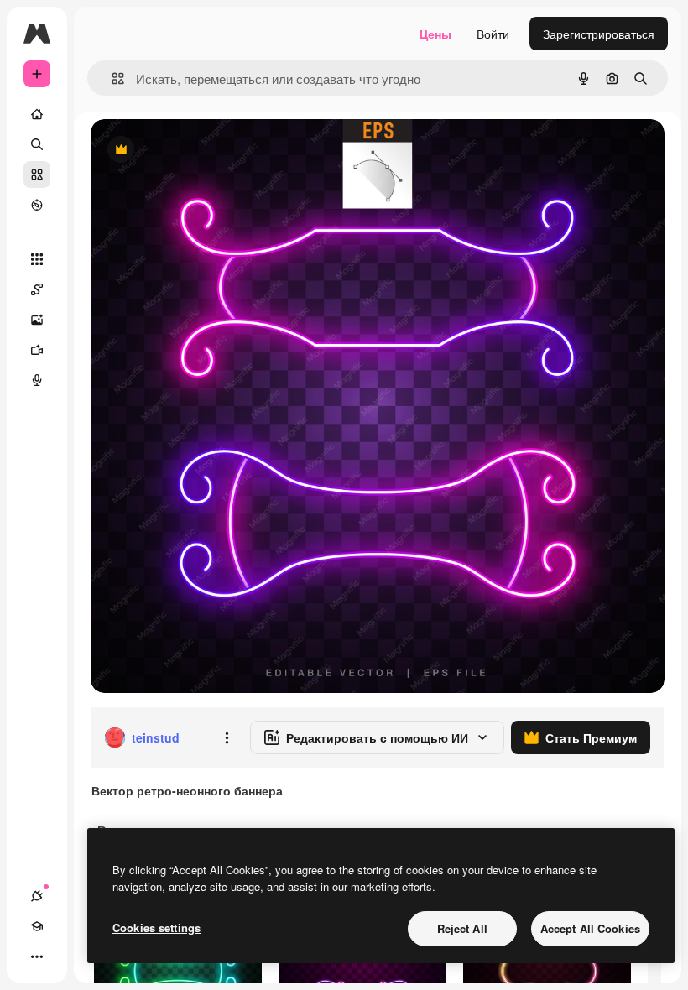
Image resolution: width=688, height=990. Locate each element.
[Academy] (36, 926)
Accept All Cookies (590, 928)
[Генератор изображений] (36, 319)
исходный (203, 150)
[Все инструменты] (36, 259)
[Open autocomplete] (111, 78)
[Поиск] (36, 144)
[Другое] (36, 956)
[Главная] (36, 114)
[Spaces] (36, 289)
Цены (435, 33)
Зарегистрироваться (598, 33)
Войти (493, 33)
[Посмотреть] (36, 204)
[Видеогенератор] (36, 349)
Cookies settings (156, 927)
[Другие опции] (226, 737)
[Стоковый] (36, 174)
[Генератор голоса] (36, 380)
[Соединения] (36, 896)
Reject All (462, 928)
